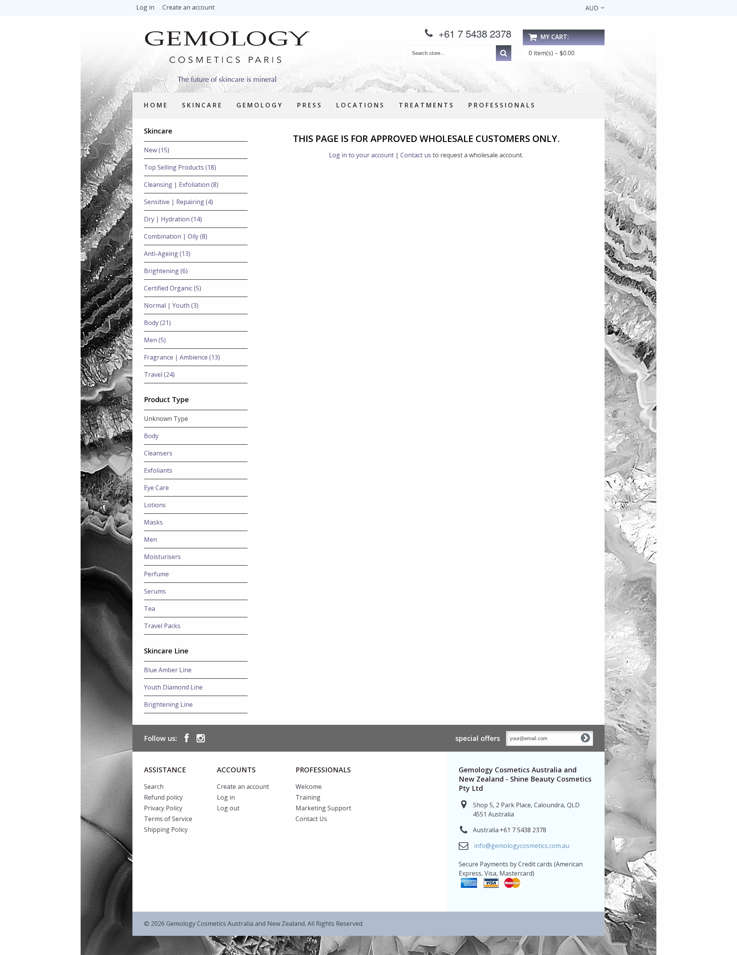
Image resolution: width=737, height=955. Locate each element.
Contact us (415, 155)
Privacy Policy (163, 808)
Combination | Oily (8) (175, 236)
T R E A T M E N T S (426, 105)
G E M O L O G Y (259, 105)
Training (308, 797)
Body (151, 436)
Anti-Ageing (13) (167, 253)
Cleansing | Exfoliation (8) (181, 184)
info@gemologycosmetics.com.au (521, 845)
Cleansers (158, 453)
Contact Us (311, 819)
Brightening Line (168, 704)
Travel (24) (159, 374)
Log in (145, 7)
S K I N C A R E (201, 105)
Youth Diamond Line (173, 687)
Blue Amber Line (168, 670)
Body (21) (157, 322)
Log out (228, 808)
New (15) (156, 150)
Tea (149, 608)
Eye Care (156, 487)
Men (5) (155, 340)
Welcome (309, 786)
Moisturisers (162, 557)
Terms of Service (168, 819)
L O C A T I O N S (359, 105)
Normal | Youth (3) (171, 305)
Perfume (156, 574)
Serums (155, 591)
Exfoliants (158, 470)
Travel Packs (162, 626)
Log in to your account (361, 155)
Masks (153, 522)
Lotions (155, 505)
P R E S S (309, 105)
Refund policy (163, 797)
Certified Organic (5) (172, 288)
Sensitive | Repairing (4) (178, 202)
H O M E (155, 105)
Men (150, 539)
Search (154, 786)
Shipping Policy (166, 829)
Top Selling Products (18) (180, 167)
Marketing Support (323, 808)
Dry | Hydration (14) (173, 219)
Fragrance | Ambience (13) (182, 357)
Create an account (188, 7)
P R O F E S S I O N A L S (501, 105)
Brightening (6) (166, 271)
